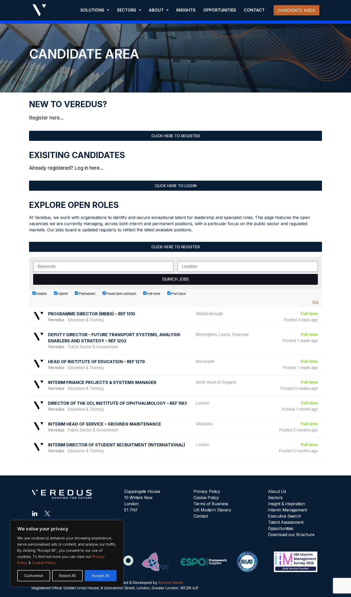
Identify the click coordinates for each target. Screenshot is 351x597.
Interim (41, 293)
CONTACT (254, 10)
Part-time (178, 293)
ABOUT (156, 10)
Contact (200, 516)
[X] (47, 513)
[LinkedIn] (34, 513)
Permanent (86, 293)
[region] (66, 553)
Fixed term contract (121, 293)
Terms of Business (210, 503)
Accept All (100, 575)
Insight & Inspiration (286, 503)
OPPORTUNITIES (219, 10)
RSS (315, 302)
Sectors (275, 497)
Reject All (67, 575)
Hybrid (62, 293)
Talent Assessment (285, 522)
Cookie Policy (43, 563)
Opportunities (280, 528)
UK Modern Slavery (212, 509)
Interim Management (287, 509)
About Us (277, 491)
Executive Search (284, 516)
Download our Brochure (291, 534)
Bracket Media (170, 582)
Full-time (153, 293)
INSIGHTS (186, 10)
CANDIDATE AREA (296, 10)
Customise (33, 575)
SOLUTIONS (92, 10)
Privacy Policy (206, 491)
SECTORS (126, 10)
